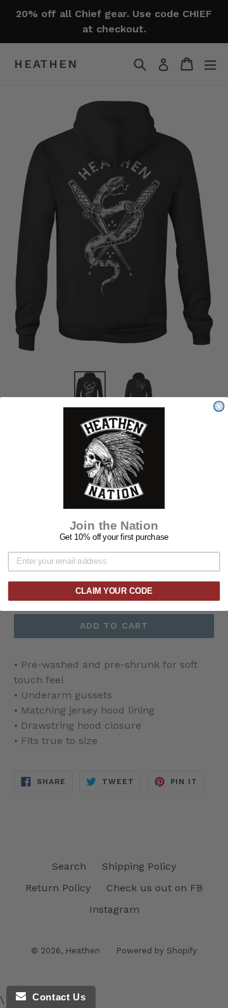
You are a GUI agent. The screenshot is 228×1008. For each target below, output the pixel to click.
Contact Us (56, 997)
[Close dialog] (219, 407)
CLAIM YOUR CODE (114, 591)
